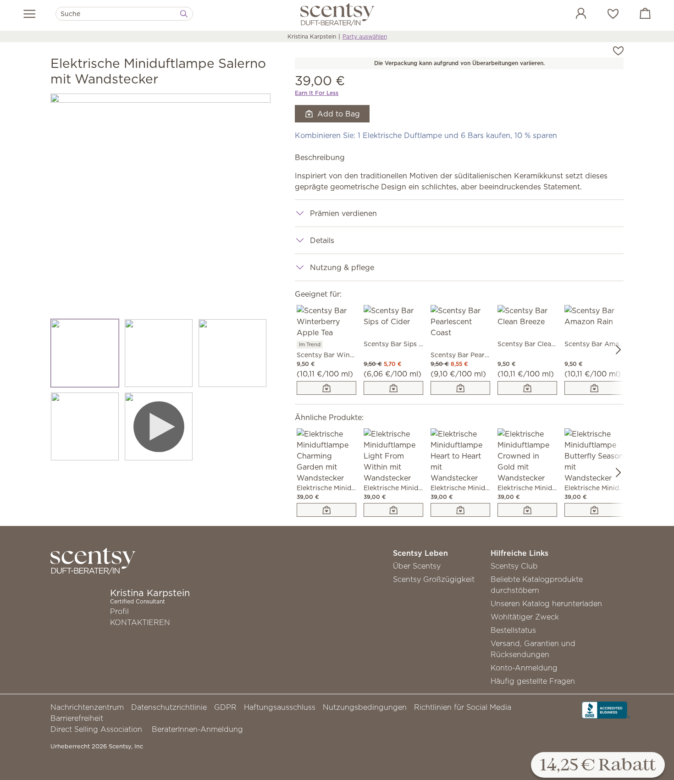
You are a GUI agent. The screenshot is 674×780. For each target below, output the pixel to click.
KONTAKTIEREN (140, 622)
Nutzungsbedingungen (365, 707)
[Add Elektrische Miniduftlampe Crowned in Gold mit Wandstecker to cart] (527, 510)
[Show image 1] (85, 353)
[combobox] (124, 14)
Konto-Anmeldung (524, 668)
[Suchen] (184, 14)
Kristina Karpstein (311, 36)
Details (322, 240)
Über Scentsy (417, 566)
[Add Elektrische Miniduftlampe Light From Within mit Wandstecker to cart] (393, 510)
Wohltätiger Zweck (525, 617)
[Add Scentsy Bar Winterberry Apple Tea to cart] (326, 388)
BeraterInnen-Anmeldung (197, 729)
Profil (119, 611)
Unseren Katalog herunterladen (546, 603)
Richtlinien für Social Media (462, 707)
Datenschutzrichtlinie (169, 707)
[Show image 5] (158, 426)
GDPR (225, 707)
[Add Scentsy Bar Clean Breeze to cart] (527, 388)
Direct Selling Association (96, 729)
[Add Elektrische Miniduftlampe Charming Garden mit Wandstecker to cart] (326, 510)
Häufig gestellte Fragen (533, 681)
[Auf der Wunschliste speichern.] (618, 49)
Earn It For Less (316, 93)
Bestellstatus (513, 630)
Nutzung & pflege (342, 267)
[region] (160, 204)
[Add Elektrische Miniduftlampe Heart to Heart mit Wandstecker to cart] (460, 510)
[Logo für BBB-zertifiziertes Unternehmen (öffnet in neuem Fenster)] (606, 709)
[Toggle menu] (29, 14)
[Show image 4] (85, 426)
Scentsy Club (514, 566)
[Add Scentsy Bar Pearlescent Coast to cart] (460, 388)
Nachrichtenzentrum (87, 707)
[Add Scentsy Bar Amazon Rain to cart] (594, 388)
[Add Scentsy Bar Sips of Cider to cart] (393, 388)
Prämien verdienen (343, 213)
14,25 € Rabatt (598, 765)
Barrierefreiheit (76, 718)
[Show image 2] (158, 353)
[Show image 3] (232, 353)
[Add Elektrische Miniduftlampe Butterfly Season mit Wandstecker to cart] (594, 510)
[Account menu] (572, 15)
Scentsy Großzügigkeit (434, 579)
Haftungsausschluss (279, 707)
